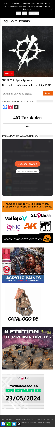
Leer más (34, 13)
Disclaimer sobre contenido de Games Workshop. (31, 422)
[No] (51, 9)
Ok (18, 13)
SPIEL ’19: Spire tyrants (17, 80)
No (24, 13)
